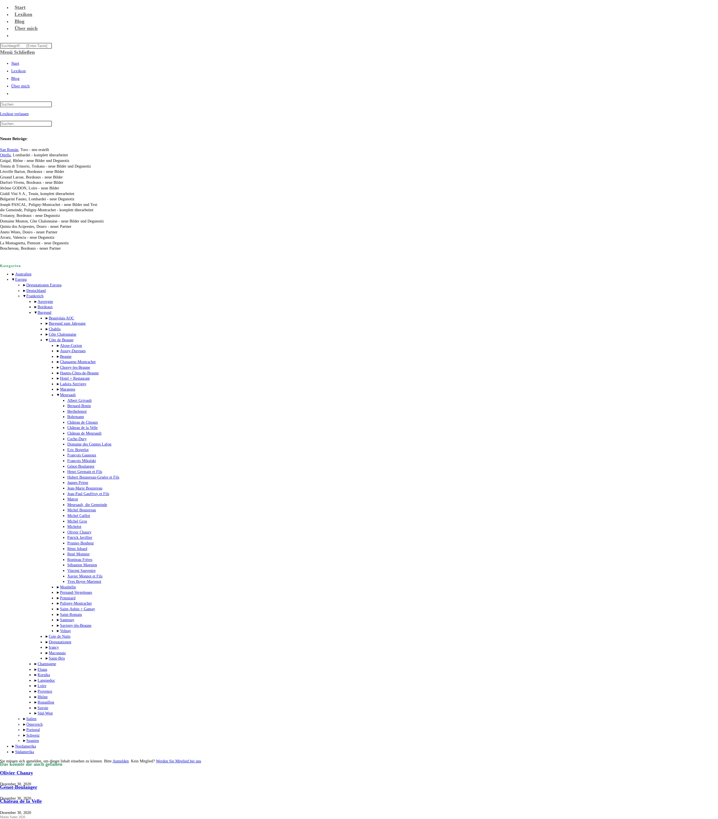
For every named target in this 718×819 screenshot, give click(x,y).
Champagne (47, 664)
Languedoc (46, 680)
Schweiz (33, 735)
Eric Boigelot (78, 450)
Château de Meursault (84, 433)
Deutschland (36, 291)
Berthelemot (77, 411)
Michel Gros (77, 521)
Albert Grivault (79, 400)
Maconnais (57, 653)
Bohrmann (75, 417)
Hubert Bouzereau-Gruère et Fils (93, 477)
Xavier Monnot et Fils (84, 576)
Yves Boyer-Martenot (84, 581)
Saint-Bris (57, 658)
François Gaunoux (81, 455)
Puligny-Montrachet (76, 603)
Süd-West (45, 713)
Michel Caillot (78, 516)
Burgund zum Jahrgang (67, 323)
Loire (42, 686)
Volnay (65, 631)
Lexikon (18, 71)
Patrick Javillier (79, 537)
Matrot (72, 499)
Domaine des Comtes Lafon (89, 444)
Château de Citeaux (82, 422)
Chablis (55, 329)
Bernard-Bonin (79, 406)
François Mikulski (81, 461)
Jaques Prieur (77, 483)
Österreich (34, 724)
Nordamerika (25, 746)
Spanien (32, 741)
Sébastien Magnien (82, 565)
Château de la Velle (82, 428)
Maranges (67, 389)
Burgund (44, 312)
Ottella (5, 155)
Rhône (43, 697)
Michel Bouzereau (81, 510)
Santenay (67, 620)
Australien (23, 274)
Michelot (74, 527)
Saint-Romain (71, 614)
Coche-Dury (77, 439)
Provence (45, 691)
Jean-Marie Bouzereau (84, 488)
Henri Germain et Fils (84, 472)
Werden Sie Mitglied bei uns (178, 761)
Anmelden (120, 761)
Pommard (67, 598)
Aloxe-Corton (71, 346)
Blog (15, 78)
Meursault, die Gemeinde (87, 505)
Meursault (68, 395)
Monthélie (68, 587)
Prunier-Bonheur (80, 543)
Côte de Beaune (61, 340)
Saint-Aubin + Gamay (77, 609)
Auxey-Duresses (73, 351)
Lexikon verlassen (14, 114)
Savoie (43, 708)
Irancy (54, 647)
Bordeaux (45, 307)
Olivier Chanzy (79, 532)
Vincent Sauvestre (81, 571)
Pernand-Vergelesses (76, 592)
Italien (31, 719)
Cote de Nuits (59, 636)
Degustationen (60, 642)
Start (15, 63)
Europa (21, 279)
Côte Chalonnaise (62, 334)
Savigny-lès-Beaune (75, 625)
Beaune (66, 356)
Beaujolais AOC (61, 318)
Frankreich (34, 296)
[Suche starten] (55, 105)
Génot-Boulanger (81, 466)
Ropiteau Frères (79, 560)
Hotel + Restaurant (75, 378)
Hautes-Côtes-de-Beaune (79, 373)
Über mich (20, 86)
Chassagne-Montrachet (78, 362)
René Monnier (78, 554)
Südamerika (24, 752)
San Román (9, 150)
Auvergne (45, 302)
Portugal (33, 730)
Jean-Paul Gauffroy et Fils (88, 494)
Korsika (44, 675)
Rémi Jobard (77, 549)
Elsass (42, 669)
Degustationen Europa (43, 285)
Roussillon (46, 702)
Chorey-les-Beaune (75, 367)
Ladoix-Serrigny (73, 384)
